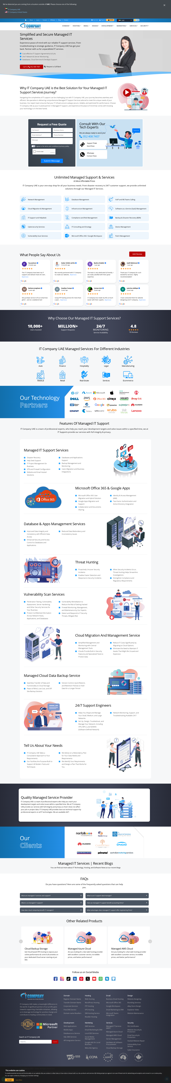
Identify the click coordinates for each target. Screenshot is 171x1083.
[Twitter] (88, 980)
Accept (9, 1080)
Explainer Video (133, 1010)
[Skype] (107, 980)
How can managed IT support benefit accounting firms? (105, 903)
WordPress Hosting (92, 1002)
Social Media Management (90, 1038)
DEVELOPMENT (107, 26)
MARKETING (121, 26)
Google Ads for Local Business (92, 1043)
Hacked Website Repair (136, 1041)
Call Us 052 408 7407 (31, 67)
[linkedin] (75, 980)
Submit (55, 1042)
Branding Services (134, 1002)
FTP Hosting (89, 1006)
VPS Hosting (89, 1010)
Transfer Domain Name (72, 1002)
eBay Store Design (134, 1006)
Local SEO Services (92, 1033)
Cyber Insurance (133, 1050)
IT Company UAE (14, 9)
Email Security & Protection (133, 1036)
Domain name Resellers (72, 1013)
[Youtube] (94, 980)
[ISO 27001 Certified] (28, 1026)
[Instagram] (62, 980)
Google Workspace (113, 1006)
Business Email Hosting (115, 999)
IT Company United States (17, 12)
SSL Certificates (133, 1026)
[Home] (26, 20)
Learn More (19, 1080)
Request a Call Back (53, 67)
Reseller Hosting (91, 1017)
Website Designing (134, 999)
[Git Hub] (113, 980)
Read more (25, 277)
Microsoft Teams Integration (112, 1014)
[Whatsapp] (101, 980)
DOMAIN (65, 26)
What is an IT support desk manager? (99, 896)
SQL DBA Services (70, 1037)
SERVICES (133, 26)
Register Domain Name (72, 999)
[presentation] (21, 941)
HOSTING (76, 26)
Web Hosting (90, 999)
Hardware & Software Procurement (114, 1043)
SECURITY (144, 26)
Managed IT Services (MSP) (113, 1027)
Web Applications (70, 1026)
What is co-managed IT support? (32, 903)
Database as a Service (72, 1033)
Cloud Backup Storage (114, 1048)
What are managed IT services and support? (36, 896)
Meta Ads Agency (91, 1048)
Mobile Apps (68, 1030)
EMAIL (86, 26)
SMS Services (90, 1026)
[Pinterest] (81, 980)
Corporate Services (71, 1006)
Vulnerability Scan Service (134, 1045)
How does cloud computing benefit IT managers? (37, 910)
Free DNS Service (70, 1010)
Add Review (137, 254)
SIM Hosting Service (92, 1013)
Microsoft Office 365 (113, 1002)
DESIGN (95, 26)
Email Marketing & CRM (115, 1010)
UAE (123, 20)
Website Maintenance (135, 1013)
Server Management (113, 1039)
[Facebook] (56, 980)
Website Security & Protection (134, 1031)
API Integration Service (72, 1040)
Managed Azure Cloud (114, 1032)
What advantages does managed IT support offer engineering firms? (109, 910)
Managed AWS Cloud (114, 1035)
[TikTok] (68, 980)
